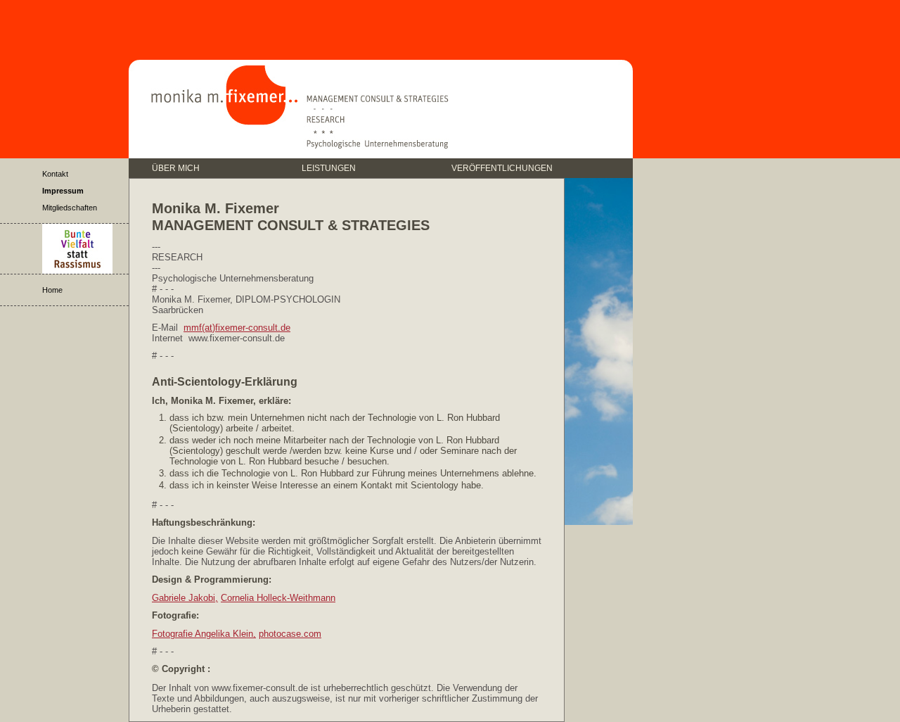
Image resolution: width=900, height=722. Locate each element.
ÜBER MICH (176, 167)
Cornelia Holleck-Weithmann (278, 598)
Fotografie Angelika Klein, (204, 633)
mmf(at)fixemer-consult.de (237, 327)
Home (52, 290)
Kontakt (55, 174)
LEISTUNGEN (329, 167)
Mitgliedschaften (69, 207)
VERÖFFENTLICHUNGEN (502, 167)
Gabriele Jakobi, (185, 598)
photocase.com (290, 633)
